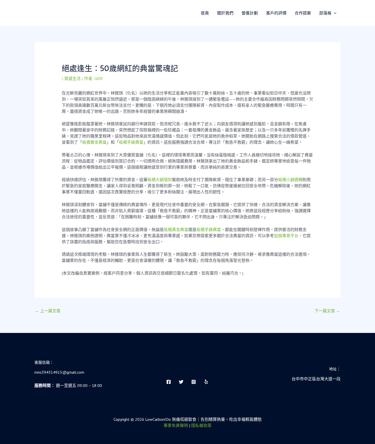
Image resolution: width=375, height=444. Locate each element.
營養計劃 (250, 13)
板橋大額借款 (159, 179)
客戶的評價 (276, 13)
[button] (333, 13)
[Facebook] (168, 382)
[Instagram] (193, 382)
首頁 (205, 13)
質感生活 (72, 78)
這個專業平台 (286, 235)
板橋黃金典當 (94, 142)
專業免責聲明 (176, 425)
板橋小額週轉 (290, 179)
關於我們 (225, 13)
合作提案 (303, 13)
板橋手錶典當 (131, 142)
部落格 (325, 13)
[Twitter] (181, 382)
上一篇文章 (47, 310)
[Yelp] (206, 382)
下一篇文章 (327, 310)
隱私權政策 (201, 425)
